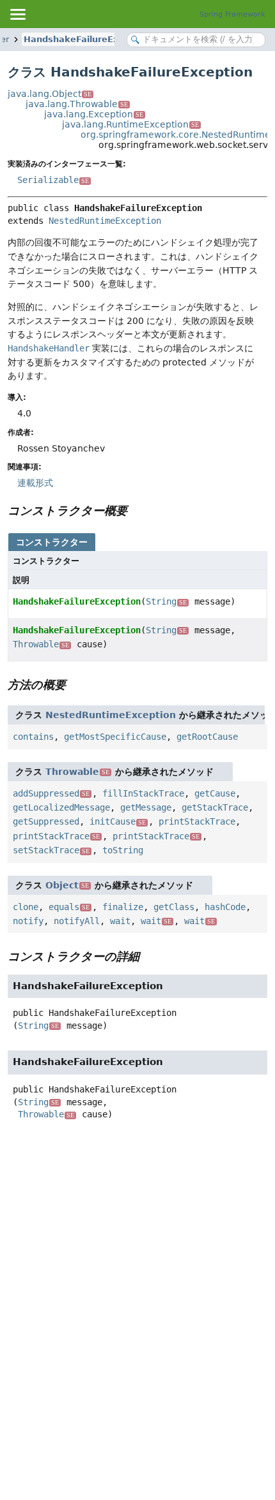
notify (28, 921)
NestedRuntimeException (105, 221)
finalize (122, 907)
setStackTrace (51, 850)
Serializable (53, 180)
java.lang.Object (49, 94)
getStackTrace (215, 807)
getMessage (145, 807)
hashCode (225, 907)
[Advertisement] (137, 1282)
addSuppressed (51, 793)
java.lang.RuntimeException (130, 124)
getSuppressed (46, 821)
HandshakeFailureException (88, 39)
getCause (214, 793)
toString (122, 850)
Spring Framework (232, 14)
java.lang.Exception (93, 114)
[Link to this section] (136, 510)
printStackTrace (197, 821)
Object (67, 885)
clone (25, 907)
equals (69, 907)
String (166, 601)
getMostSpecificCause (115, 737)
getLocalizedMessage (61, 807)
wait (120, 921)
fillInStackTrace (143, 793)
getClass (173, 907)
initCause (118, 821)
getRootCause (207, 737)
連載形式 (35, 483)
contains (33, 737)
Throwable (41, 644)
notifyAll (77, 921)
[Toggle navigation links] (17, 14)
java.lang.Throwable (77, 104)
